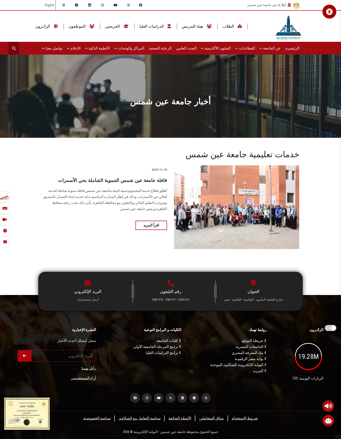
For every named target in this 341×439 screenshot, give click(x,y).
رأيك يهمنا (88, 368)
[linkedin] (89, 5)
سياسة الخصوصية (97, 418)
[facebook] (140, 5)
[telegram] (76, 5)
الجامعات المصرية (250, 346)
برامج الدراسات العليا (162, 353)
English (49, 5)
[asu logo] (288, 26)
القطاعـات (246, 48)
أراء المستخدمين (83, 378)
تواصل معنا (53, 48)
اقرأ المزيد (151, 225)
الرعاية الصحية (160, 48)
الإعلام (75, 48)
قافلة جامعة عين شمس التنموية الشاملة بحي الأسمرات (112, 180)
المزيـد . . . (256, 371)
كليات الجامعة (168, 340)
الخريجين (113, 26)
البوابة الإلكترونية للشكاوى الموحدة (237, 365)
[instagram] (102, 5)
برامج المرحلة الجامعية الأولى (156, 346)
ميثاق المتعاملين (211, 418)
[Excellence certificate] (27, 413)
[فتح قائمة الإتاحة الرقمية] (329, 12)
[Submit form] (25, 356)
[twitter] (128, 5)
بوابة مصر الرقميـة (249, 359)
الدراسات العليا (152, 26)
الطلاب (228, 26)
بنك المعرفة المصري (248, 353)
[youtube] (115, 5)
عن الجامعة (271, 48)
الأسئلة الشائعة (179, 418)
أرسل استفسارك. (88, 299)
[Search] (14, 48)
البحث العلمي (186, 48)
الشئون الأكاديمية (217, 48)
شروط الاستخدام (245, 418)
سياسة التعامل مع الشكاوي (140, 418)
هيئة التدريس (193, 26)
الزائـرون (43, 26)
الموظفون (78, 26)
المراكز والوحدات (130, 48)
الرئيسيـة (292, 48)
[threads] (63, 5)
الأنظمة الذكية (99, 48)
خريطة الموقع (253, 340)
